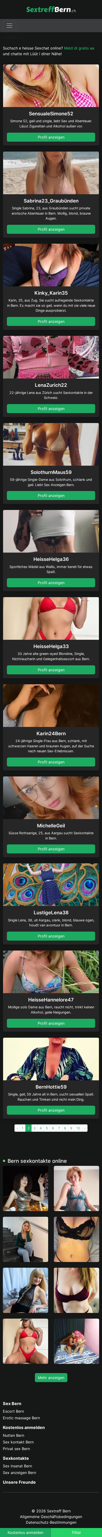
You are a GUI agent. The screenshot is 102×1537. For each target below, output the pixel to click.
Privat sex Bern (16, 1448)
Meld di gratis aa (79, 48)
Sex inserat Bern (17, 1466)
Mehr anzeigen (51, 1377)
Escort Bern (13, 1411)
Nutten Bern (13, 1435)
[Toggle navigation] (9, 25)
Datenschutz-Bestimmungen (51, 1522)
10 (78, 1128)
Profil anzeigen (51, 137)
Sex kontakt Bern (18, 1442)
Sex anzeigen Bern (19, 1472)
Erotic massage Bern (21, 1417)
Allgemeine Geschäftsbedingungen (51, 1516)
